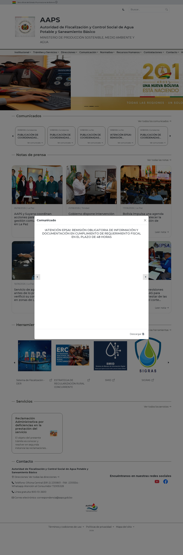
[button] (37, 277)
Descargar (136, 334)
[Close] (145, 220)
